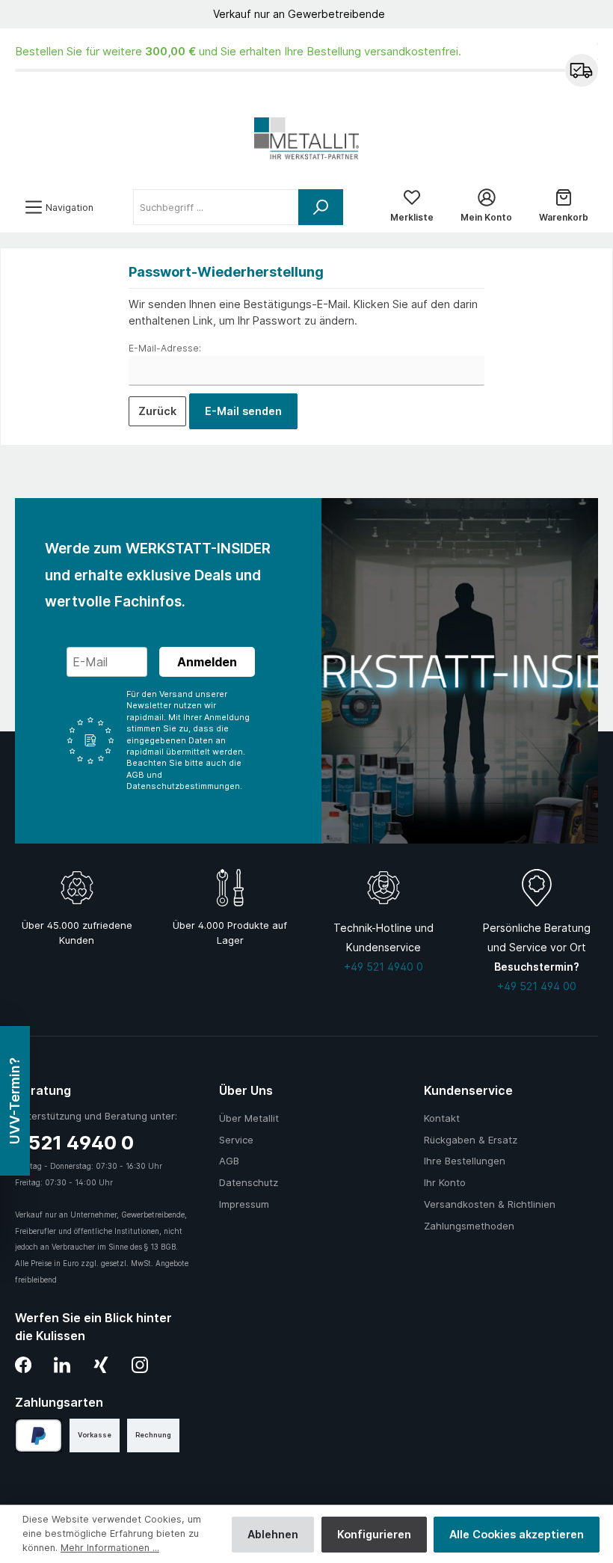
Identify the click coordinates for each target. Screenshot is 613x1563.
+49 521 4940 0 (383, 966)
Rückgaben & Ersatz (470, 1140)
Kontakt (442, 1118)
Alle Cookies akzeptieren (516, 1534)
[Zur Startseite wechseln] (306, 138)
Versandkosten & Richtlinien (489, 1204)
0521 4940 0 (74, 1142)
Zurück (157, 411)
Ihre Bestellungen (464, 1161)
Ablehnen (272, 1534)
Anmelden (207, 661)
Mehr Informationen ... (110, 1547)
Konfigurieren (374, 1534)
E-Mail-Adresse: (165, 348)
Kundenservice (468, 1090)
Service (236, 1140)
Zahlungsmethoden (469, 1226)
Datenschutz (248, 1182)
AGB (229, 1161)
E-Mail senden (243, 411)
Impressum (244, 1204)
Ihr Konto (445, 1182)
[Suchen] (320, 207)
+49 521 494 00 (536, 986)
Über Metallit (249, 1118)
